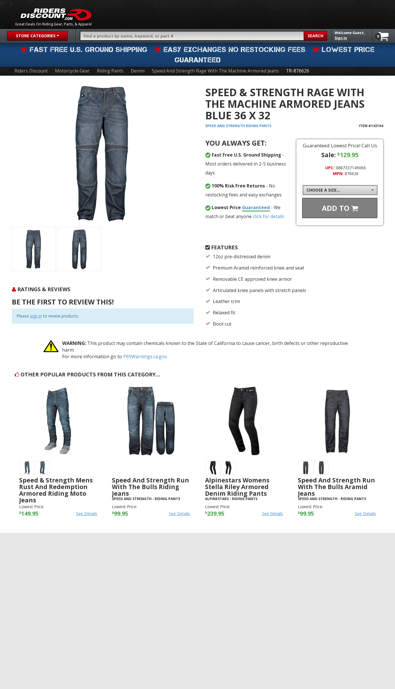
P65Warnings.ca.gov (145, 356)
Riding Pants (110, 71)
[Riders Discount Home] (56, 14)
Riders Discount (31, 71)
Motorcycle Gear (72, 71)
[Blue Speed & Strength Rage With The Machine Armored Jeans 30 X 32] (34, 249)
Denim (138, 71)
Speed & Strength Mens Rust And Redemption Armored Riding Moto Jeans (56, 490)
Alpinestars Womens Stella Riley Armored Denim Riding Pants (237, 486)
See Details (86, 513)
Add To (336, 208)
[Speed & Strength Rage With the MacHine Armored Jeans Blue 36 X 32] (102, 153)
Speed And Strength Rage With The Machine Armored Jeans (215, 71)
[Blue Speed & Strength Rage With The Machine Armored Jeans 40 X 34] (79, 249)
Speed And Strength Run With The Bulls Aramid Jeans (336, 486)
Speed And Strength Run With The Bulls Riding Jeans (150, 486)
